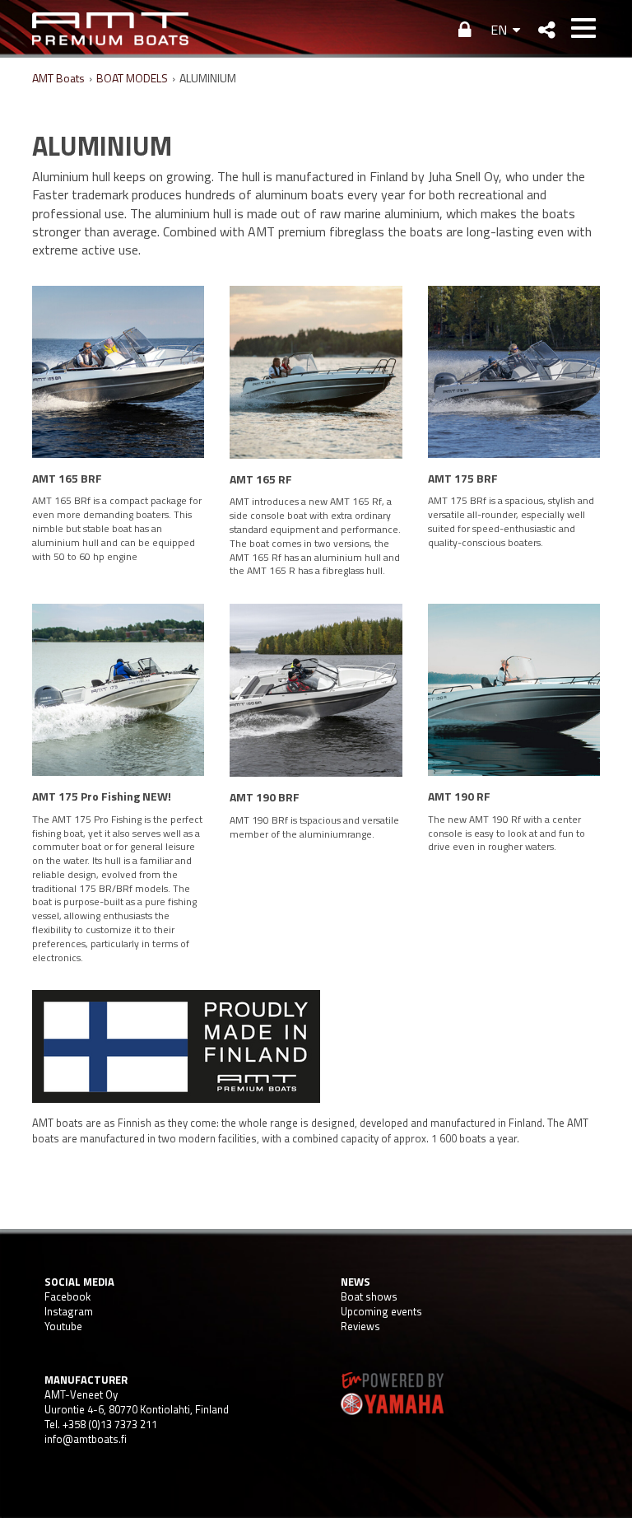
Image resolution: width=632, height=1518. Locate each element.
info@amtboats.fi (85, 1439)
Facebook (67, 1296)
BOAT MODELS (132, 77)
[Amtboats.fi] (110, 28)
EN (498, 30)
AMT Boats (58, 77)
